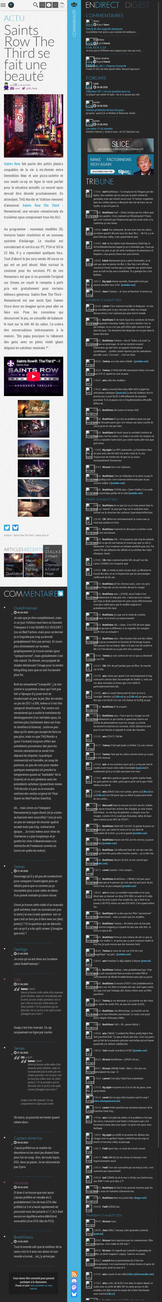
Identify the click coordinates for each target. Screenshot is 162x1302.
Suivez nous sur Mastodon (74, 1288)
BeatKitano (98, 39)
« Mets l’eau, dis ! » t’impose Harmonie (106, 65)
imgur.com (140, 1197)
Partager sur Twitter (7, 528)
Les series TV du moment (99, 128)
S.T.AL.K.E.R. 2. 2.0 (96, 47)
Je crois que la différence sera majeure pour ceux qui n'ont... (114, 50)
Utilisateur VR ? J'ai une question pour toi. (108, 91)
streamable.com (145, 1274)
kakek (96, 83)
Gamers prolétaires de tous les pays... (105, 110)
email (17, 88)
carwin (96, 102)
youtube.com (128, 285)
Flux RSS (74, 1274)
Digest (137, 5)
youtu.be (121, 392)
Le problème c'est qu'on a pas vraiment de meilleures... (111, 31)
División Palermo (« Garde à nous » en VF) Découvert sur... (113, 131)
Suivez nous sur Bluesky (74, 1294)
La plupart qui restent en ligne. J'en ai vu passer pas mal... (113, 94)
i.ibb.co (118, 696)
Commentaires (104, 15)
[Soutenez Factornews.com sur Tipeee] (121, 174)
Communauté (74, 631)
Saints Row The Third (41, 205)
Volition (7, 535)
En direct (102, 5)
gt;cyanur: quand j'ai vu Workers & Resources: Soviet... (111, 113)
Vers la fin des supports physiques (104, 28)
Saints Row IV (42, 535)
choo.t (96, 21)
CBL (15, 85)
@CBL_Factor (31, 88)
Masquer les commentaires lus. (60, 593)
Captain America (101, 58)
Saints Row (12, 163)
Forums (96, 78)
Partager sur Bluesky (15, 528)
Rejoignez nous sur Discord (74, 1281)
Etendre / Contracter (74, 1267)
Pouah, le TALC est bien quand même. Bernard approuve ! (113, 68)
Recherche (36, 5)
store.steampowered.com (106, 1101)
